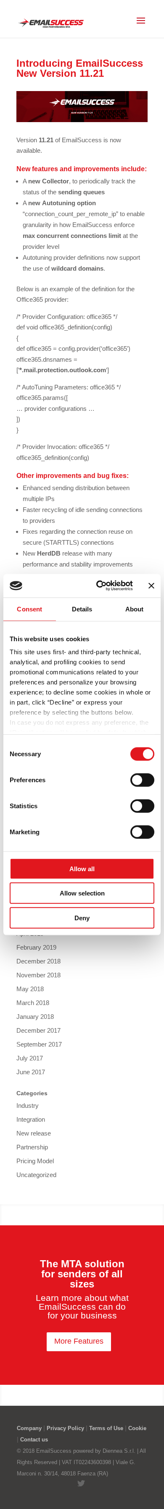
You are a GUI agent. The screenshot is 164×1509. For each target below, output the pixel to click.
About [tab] (134, 608)
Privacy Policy (65, 1428)
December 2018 (38, 961)
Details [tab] (82, 608)
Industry (27, 1105)
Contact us (34, 1439)
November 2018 (38, 975)
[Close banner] (151, 586)
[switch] (142, 779)
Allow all (82, 868)
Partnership (32, 1147)
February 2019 (36, 947)
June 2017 (30, 1072)
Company (29, 1428)
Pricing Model (35, 1160)
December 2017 (38, 1030)
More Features (78, 1341)
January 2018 (35, 1016)
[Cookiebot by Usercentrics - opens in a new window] (99, 585)
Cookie (137, 1428)
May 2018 (30, 988)
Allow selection (82, 893)
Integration (30, 1119)
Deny (82, 917)
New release (33, 1133)
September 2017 (39, 1044)
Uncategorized (36, 1174)
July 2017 (29, 1058)
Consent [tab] (29, 608)
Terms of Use (106, 1428)
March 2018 (32, 1002)
